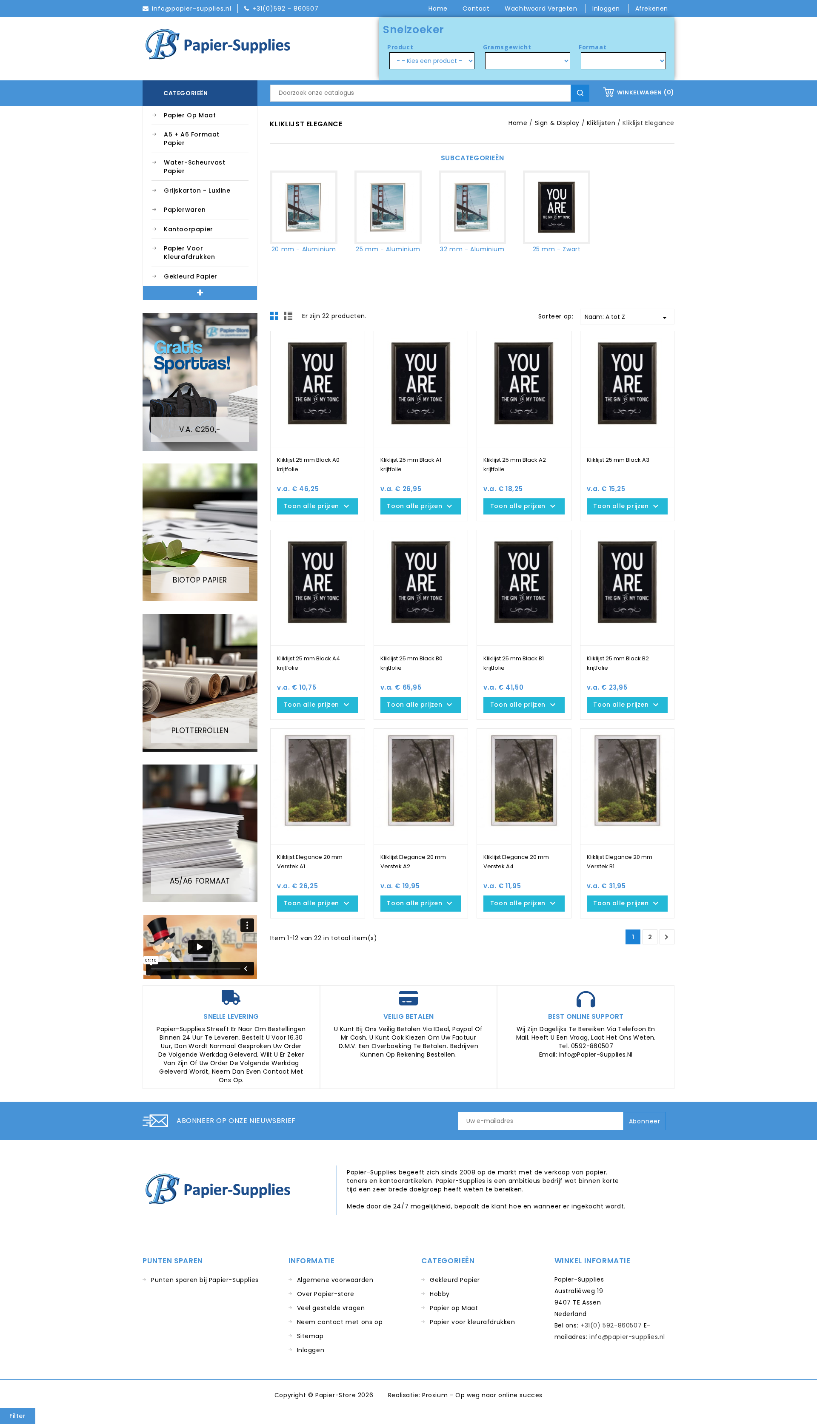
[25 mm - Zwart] (556, 207)
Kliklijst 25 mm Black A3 (618, 460)
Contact (477, 8)
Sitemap (310, 1336)
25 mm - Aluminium (388, 249)
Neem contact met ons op (340, 1322)
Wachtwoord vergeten (542, 8)
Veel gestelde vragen (331, 1308)
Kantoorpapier (188, 229)
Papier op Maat (190, 115)
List (289, 318)
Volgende (666, 937)
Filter (17, 1416)
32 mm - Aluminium (472, 249)
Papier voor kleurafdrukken (189, 252)
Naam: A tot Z (627, 318)
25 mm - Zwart (557, 249)
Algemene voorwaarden (335, 1280)
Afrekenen (651, 8)
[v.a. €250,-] (200, 381)
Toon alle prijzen (317, 506)
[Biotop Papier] (200, 532)
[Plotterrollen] (200, 682)
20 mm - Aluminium (303, 249)
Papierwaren (185, 209)
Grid (276, 318)
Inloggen (311, 1350)
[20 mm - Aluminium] (303, 207)
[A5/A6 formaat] (200, 833)
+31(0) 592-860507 (611, 1325)
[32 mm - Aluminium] (472, 207)
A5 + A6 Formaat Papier (192, 138)
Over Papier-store (325, 1294)
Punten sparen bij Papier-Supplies (205, 1280)
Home (438, 8)
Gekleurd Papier (190, 276)
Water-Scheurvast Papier (195, 166)
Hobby (440, 1294)
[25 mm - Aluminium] (388, 207)
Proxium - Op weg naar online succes (482, 1395)
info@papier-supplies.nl (627, 1337)
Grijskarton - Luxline (197, 190)
